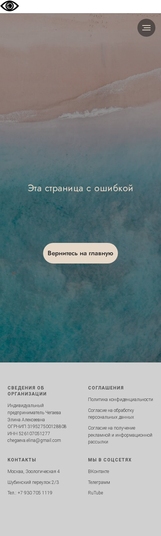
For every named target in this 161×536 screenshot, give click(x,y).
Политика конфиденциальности (120, 399)
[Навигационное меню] (146, 27)
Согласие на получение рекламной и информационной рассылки (120, 435)
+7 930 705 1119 (35, 493)
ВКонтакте (98, 471)
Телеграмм (99, 482)
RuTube (95, 493)
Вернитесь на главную (80, 253)
